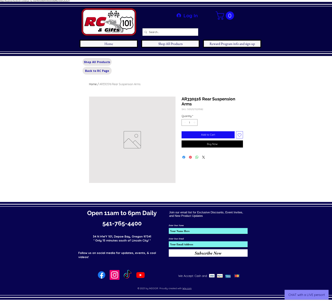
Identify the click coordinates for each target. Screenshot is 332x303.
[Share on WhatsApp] (197, 157)
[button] (226, 15)
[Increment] (194, 122)
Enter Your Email (176, 239)
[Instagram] (114, 275)
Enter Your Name (176, 225)
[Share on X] (203, 157)
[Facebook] (102, 275)
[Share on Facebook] (184, 157)
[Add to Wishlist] (239, 134)
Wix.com (187, 288)
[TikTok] (127, 275)
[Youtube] (140, 275)
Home (93, 84)
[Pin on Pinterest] (190, 157)
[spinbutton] (189, 122)
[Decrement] (184, 122)
